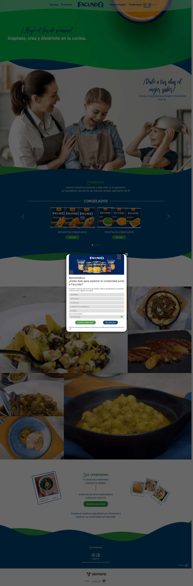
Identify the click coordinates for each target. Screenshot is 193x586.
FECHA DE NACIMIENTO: (76, 314)
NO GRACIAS (110, 323)
